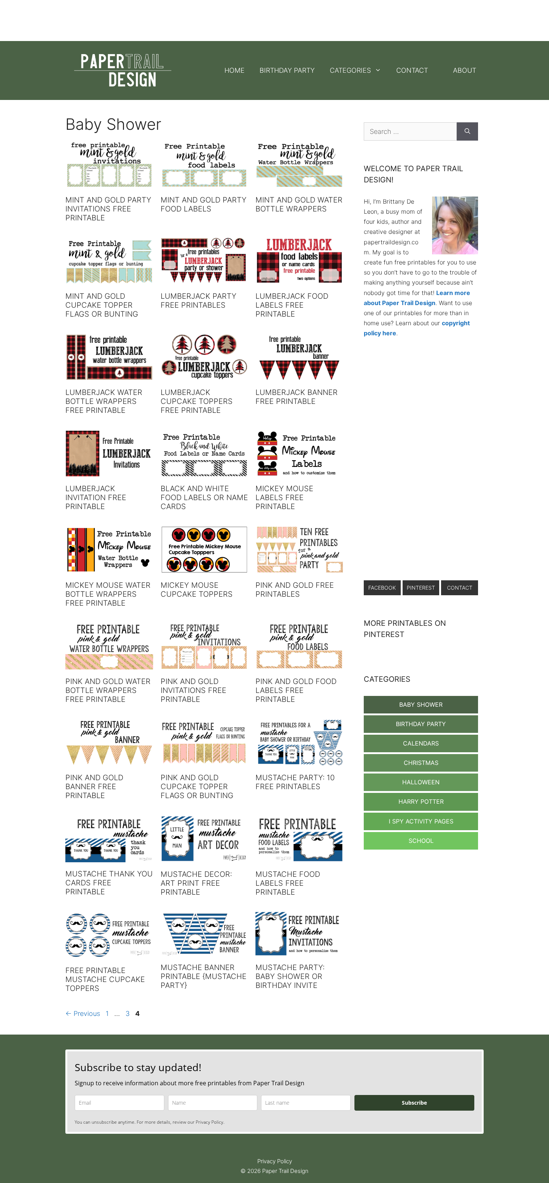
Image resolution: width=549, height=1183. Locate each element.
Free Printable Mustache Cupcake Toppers (105, 979)
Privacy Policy (274, 1161)
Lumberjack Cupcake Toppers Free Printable (197, 401)
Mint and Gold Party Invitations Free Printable (108, 208)
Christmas (421, 762)
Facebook (382, 587)
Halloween (421, 782)
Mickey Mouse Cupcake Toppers (197, 590)
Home (234, 70)
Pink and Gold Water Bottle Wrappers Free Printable (108, 690)
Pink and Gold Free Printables (294, 590)
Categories (350, 70)
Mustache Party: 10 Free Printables (295, 782)
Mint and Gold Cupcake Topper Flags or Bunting (101, 305)
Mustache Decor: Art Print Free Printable (196, 883)
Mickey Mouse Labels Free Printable (284, 497)
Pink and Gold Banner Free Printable (94, 786)
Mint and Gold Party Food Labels (203, 204)
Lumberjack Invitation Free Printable (95, 497)
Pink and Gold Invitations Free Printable (193, 690)
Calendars (421, 743)
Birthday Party (287, 70)
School (421, 840)
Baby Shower (421, 704)
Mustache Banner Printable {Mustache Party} (203, 976)
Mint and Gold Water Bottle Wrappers (298, 204)
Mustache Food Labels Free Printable (287, 883)
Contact (412, 70)
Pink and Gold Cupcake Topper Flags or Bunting (197, 786)
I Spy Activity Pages (421, 821)
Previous (82, 1013)
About (464, 70)
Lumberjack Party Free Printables (198, 301)
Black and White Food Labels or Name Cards (204, 497)
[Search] (467, 131)
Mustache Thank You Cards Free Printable (109, 882)
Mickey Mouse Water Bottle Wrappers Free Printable (108, 594)
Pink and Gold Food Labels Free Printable (295, 690)
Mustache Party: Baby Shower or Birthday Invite (290, 976)
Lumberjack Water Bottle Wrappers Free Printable (103, 401)
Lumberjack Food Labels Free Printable (291, 305)
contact (459, 587)
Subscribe (414, 1102)
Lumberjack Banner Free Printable (296, 397)
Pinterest (421, 587)
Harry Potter (421, 801)
